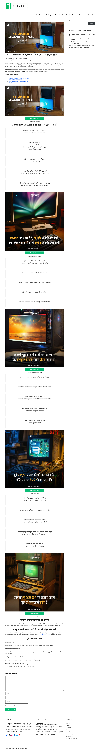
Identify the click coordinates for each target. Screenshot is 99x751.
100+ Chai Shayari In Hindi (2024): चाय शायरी (17, 665)
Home (67, 729)
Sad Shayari (49, 15)
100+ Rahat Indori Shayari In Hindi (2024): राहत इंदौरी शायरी (20, 666)
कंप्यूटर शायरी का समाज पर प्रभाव (15, 79)
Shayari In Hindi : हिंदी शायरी (72, 736)
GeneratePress (23, 748)
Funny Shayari (59, 15)
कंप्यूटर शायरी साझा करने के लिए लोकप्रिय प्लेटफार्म (18, 81)
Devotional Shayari (84, 15)
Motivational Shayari (71, 15)
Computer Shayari (20, 663)
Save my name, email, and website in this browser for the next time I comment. (26, 705)
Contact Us (68, 725)
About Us (68, 723)
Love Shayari (39, 15)
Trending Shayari (10, 663)
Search (71, 20)
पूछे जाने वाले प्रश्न (12, 83)
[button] (92, 15)
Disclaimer (68, 727)
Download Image (34, 118)
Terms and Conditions (71, 738)
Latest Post (68, 732)
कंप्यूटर (6, 623)
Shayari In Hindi (46, 634)
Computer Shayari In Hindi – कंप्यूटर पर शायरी (19, 78)
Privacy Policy (69, 734)
